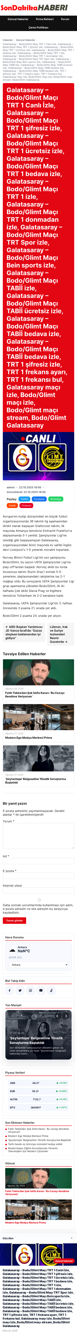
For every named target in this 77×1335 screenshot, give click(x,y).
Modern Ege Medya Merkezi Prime (28, 1135)
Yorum (8, 821)
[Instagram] (30, 990)
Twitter (24, 499)
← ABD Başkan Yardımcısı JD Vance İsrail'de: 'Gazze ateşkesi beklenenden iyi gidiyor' (23, 632)
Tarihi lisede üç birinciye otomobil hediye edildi (35, 1144)
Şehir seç (15, 957)
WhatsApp (55, 499)
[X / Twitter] (20, 990)
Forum (65, 19)
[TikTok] (51, 990)
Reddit (12, 505)
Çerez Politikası (38, 27)
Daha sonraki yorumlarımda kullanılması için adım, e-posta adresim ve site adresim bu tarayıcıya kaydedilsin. (38, 908)
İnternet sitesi (12, 885)
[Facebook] (9, 990)
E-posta (9, 871)
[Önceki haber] (58, 1016)
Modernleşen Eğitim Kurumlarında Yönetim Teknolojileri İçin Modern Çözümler (33, 1150)
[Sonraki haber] (65, 1016)
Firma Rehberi (45, 19)
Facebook (39, 499)
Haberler (8, 39)
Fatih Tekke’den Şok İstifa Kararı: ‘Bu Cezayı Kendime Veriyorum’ (38, 1130)
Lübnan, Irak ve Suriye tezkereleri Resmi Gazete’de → (59, 634)
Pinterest (26, 505)
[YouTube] (41, 990)
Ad (6, 856)
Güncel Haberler (18, 19)
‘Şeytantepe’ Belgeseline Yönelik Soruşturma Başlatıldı (39, 1140)
